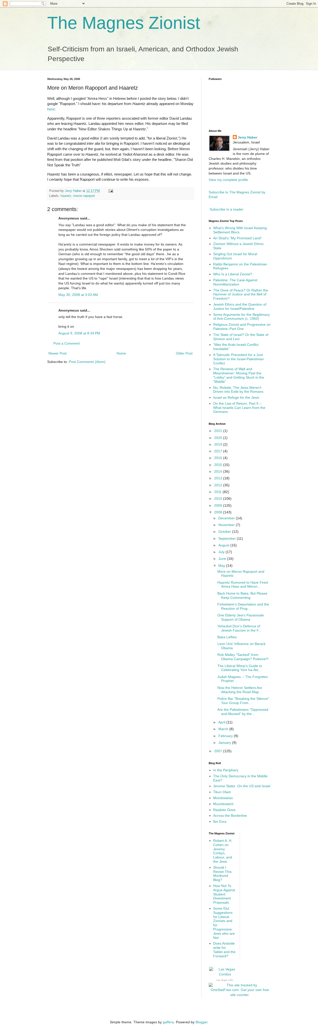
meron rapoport (84, 196)
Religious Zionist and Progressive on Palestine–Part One (242, 326)
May (222, 566)
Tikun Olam (222, 792)
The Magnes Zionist (123, 23)
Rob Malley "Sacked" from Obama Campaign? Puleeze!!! (243, 657)
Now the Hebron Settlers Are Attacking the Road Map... (239, 690)
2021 (218, 431)
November (227, 525)
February (226, 736)
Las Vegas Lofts (224, 980)
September (227, 538)
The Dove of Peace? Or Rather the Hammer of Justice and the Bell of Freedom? (240, 294)
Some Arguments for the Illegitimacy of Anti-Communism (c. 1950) (241, 317)
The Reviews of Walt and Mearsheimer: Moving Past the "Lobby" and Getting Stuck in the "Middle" (238, 375)
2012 (218, 485)
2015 (218, 465)
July (222, 552)
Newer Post (57, 353)
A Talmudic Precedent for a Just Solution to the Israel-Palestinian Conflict (238, 359)
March (223, 729)
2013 (218, 478)
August (224, 545)
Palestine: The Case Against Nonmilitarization (235, 282)
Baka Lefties (227, 637)
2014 (218, 471)
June (222, 559)
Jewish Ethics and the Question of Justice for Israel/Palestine (239, 306)
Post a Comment (66, 343)
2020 (218, 438)
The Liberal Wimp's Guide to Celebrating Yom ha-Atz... (239, 668)
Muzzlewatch (223, 804)
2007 (218, 751)
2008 (218, 512)
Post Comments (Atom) (87, 362)
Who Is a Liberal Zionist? (232, 274)
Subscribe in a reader (226, 209)
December (227, 518)
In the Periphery (225, 770)
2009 (218, 505)
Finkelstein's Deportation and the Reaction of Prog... (243, 606)
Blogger (201, 1022)
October (225, 532)
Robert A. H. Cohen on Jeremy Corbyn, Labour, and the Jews (222, 851)
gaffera (168, 1022)
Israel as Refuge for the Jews (236, 397)
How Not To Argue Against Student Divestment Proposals (224, 894)
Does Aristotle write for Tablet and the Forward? (224, 949)
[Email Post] (110, 191)
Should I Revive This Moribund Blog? (222, 873)
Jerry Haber (247, 137)
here (50, 109)
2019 (218, 444)
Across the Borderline (230, 816)
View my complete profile (228, 180)
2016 (218, 458)
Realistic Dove (224, 810)
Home (121, 353)
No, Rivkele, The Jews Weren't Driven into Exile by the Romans (238, 390)
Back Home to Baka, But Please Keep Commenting (242, 595)
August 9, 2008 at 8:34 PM (79, 333)
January (225, 743)
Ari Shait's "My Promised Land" (237, 238)
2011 (218, 492)
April (222, 722)
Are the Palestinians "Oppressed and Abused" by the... (242, 712)
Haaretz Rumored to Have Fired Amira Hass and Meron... (242, 584)
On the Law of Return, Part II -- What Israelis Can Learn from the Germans (239, 407)
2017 (218, 451)
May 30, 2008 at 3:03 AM (78, 295)
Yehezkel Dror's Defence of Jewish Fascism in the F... (239, 628)
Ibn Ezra (219, 821)
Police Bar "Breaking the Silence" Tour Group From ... (243, 701)
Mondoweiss (223, 798)
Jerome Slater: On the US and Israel (241, 786)
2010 (218, 498)
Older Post (184, 353)
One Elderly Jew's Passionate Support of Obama (240, 617)
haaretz (66, 196)
